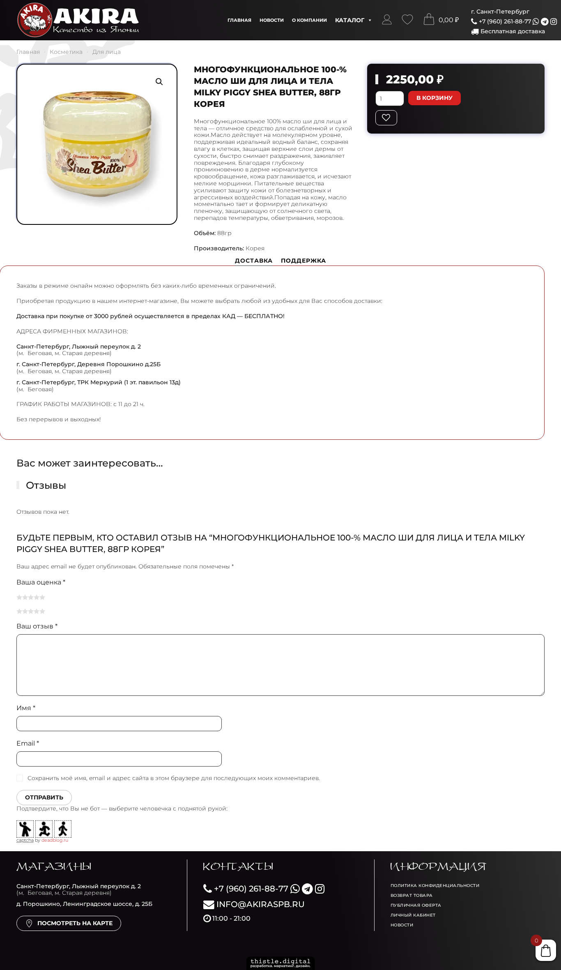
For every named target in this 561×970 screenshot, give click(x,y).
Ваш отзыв (36, 626)
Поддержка (303, 260)
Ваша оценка (40, 582)
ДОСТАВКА (254, 260)
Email (27, 743)
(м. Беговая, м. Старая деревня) (78, 889)
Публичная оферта (416, 905)
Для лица (106, 51)
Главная (239, 20)
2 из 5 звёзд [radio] (25, 597)
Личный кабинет (413, 915)
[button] (387, 20)
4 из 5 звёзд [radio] (36, 597)
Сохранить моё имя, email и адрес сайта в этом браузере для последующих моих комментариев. (174, 778)
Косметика (66, 51)
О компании (309, 20)
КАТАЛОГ (349, 20)
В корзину (434, 98)
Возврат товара (412, 895)
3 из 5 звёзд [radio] (31, 597)
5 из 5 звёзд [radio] (42, 597)
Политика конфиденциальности (435, 885)
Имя (25, 708)
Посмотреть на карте (75, 923)
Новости (272, 20)
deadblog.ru (54, 840)
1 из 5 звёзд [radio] (19, 597)
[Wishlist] (407, 20)
